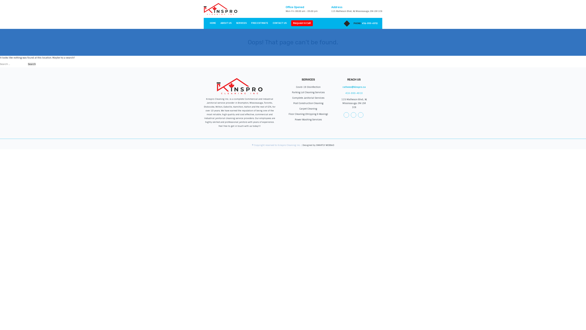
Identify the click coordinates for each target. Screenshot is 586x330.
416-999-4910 (370, 23)
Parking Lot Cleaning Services (308, 92)
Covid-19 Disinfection (308, 87)
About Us (226, 23)
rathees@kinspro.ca (354, 87)
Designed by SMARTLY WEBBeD (318, 145)
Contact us (280, 23)
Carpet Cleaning (308, 108)
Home (213, 23)
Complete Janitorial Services (308, 97)
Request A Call (302, 23)
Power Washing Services (308, 119)
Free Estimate (259, 23)
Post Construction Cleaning (308, 103)
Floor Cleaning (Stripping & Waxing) (308, 114)
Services (241, 23)
